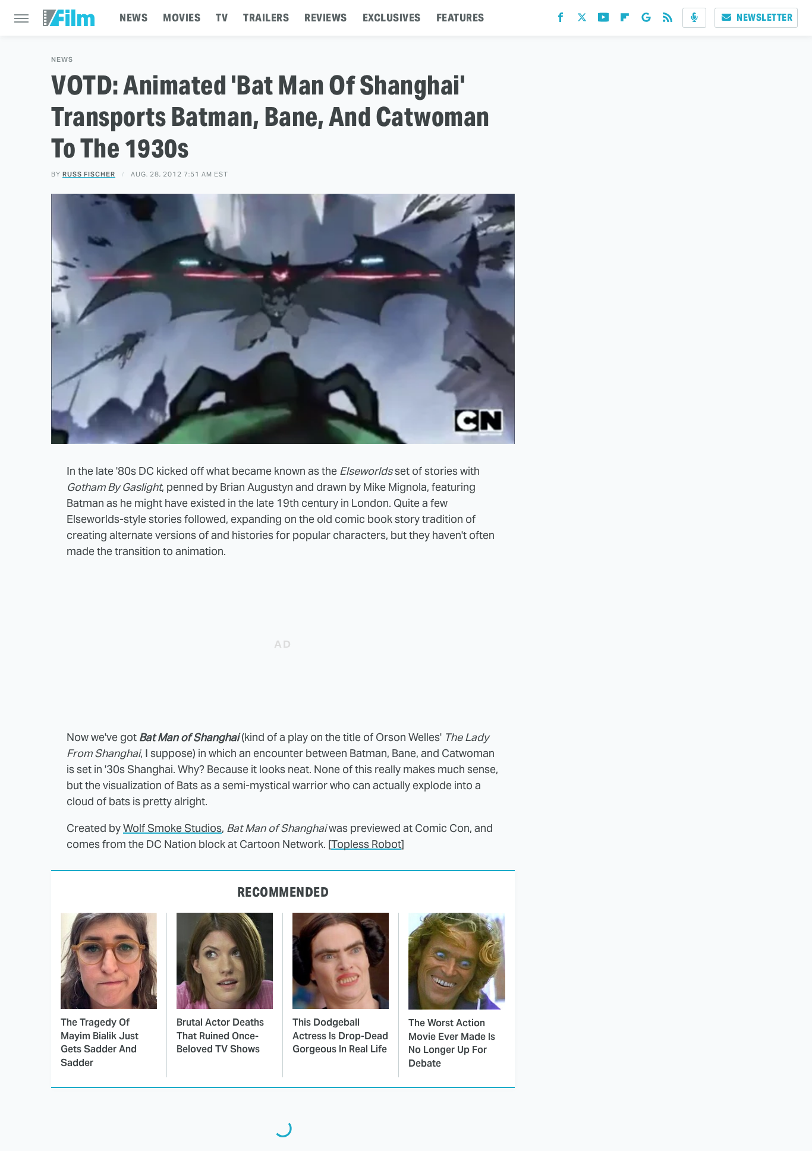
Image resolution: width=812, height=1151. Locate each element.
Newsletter (764, 17)
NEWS (133, 17)
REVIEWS (325, 17)
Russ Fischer (88, 174)
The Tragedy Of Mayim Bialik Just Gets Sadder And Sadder (100, 1042)
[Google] (646, 20)
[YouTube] (603, 20)
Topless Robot (366, 844)
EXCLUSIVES (392, 17)
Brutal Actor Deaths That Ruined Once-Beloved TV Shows (220, 1035)
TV (222, 17)
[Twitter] (581, 20)
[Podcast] (694, 18)
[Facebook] (560, 20)
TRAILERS (266, 17)
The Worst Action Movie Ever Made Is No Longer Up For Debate (451, 1043)
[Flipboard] (624, 20)
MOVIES (181, 17)
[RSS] (667, 20)
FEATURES (460, 17)
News (62, 60)
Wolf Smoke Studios (172, 828)
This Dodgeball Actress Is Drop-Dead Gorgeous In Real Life (340, 1035)
